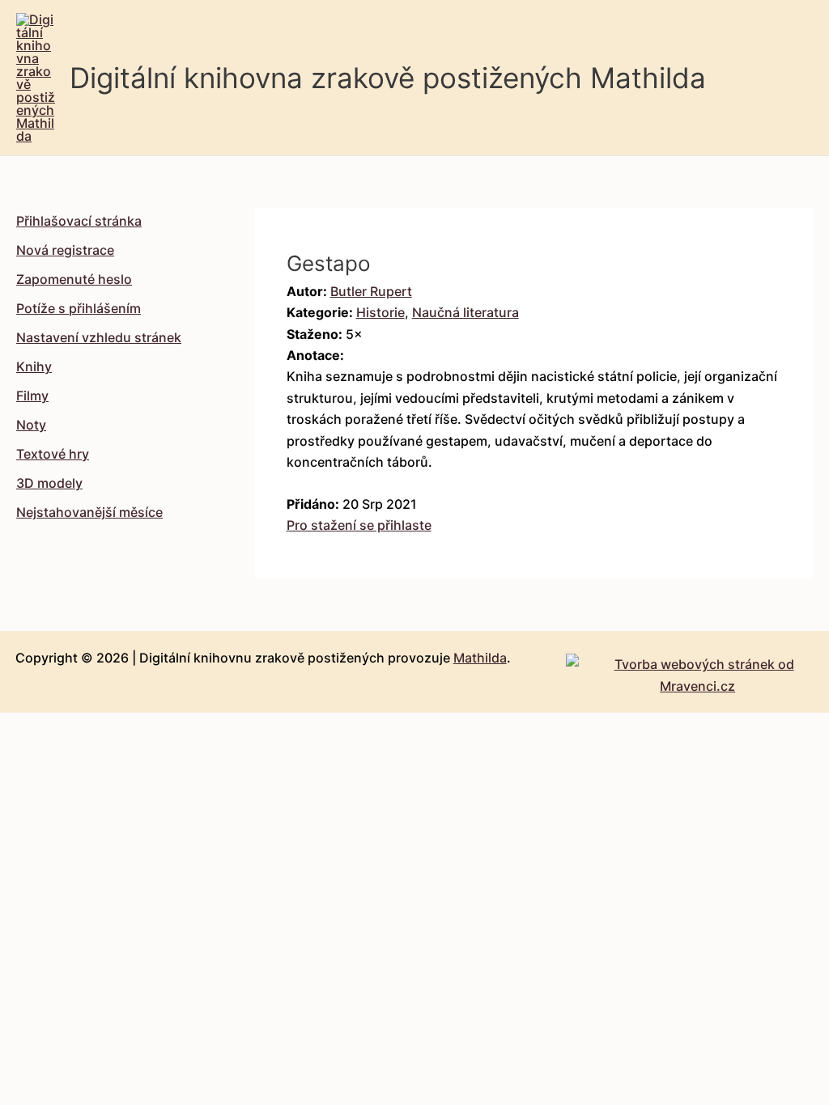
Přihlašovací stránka (79, 221)
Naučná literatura (465, 312)
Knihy (34, 366)
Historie (380, 312)
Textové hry (52, 454)
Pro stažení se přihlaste (359, 525)
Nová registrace (65, 250)
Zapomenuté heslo (74, 279)
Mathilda (480, 658)
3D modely (49, 483)
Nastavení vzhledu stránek (98, 337)
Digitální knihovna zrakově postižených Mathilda (388, 78)
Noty (31, 425)
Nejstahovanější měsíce (89, 512)
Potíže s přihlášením (78, 308)
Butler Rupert (371, 291)
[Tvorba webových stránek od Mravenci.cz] (697, 671)
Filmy (32, 395)
